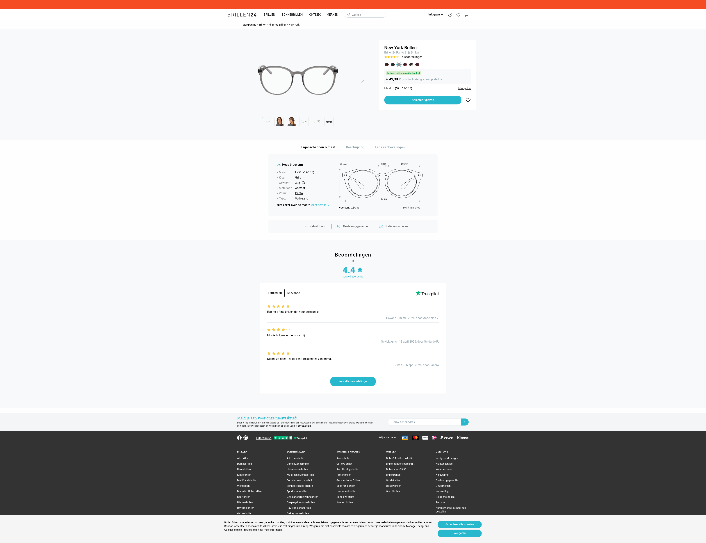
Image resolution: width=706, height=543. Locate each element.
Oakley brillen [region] (244, 513)
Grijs (407, 52)
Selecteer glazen (423, 100)
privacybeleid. (304, 426)
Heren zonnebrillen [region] (297, 469)
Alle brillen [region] (243, 458)
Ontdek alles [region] (393, 480)
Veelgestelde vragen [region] (447, 458)
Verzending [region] (442, 491)
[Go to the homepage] (242, 15)
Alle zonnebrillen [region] (296, 458)
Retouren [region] (441, 502)
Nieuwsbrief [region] (442, 474)
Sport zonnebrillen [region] (297, 491)
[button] (362, 80)
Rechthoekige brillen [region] (347, 469)
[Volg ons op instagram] (245, 437)
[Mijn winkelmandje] (466, 14)
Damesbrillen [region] (244, 463)
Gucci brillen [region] (393, 491)
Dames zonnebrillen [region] (298, 463)
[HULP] (450, 14)
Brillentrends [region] (393, 474)
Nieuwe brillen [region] (245, 502)
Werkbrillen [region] (243, 485)
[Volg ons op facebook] (239, 437)
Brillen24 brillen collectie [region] (399, 458)
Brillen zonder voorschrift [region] (400, 463)
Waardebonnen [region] (444, 469)
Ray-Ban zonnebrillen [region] (299, 507)
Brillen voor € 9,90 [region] (396, 469)
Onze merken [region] (443, 485)
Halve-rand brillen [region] (346, 491)
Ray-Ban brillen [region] (245, 507)
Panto (400, 52)
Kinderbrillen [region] (244, 474)
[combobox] (365, 15)
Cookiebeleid (231, 529)
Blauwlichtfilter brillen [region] (249, 491)
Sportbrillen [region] (243, 496)
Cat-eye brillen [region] (344, 463)
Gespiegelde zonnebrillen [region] (301, 502)
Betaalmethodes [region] (445, 496)
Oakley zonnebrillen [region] (298, 513)
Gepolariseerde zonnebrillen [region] (302, 496)
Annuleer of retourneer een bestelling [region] (451, 509)
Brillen (415, 52)
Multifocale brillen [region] (247, 480)
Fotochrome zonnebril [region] (299, 480)
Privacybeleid (250, 529)
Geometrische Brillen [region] (348, 480)
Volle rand (301, 198)
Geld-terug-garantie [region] (447, 480)
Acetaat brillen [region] (344, 502)
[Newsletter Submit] (465, 422)
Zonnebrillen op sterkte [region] (300, 485)
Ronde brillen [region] (343, 458)
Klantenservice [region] (444, 463)
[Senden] (348, 14)
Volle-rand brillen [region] (345, 485)
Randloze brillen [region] (345, 496)
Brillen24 (390, 52)
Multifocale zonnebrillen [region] (300, 474)
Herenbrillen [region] (244, 469)
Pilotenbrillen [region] (343, 474)
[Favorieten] (458, 14)
